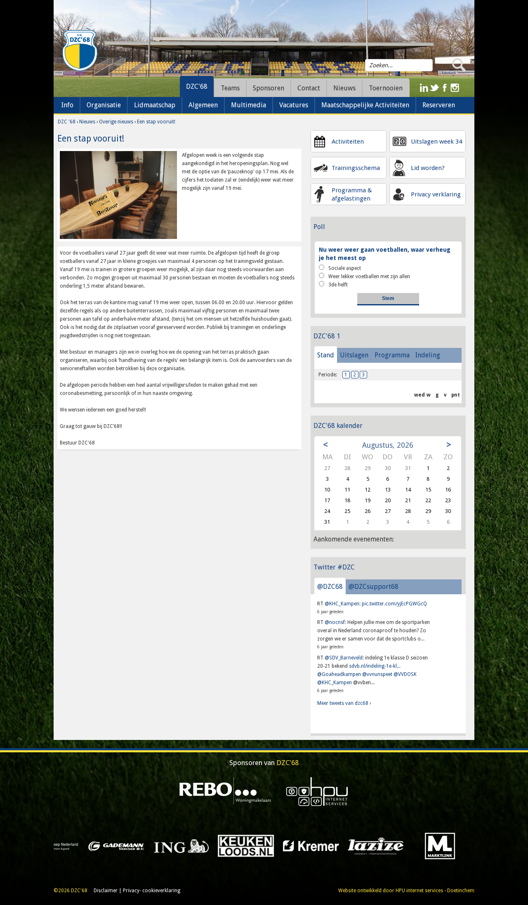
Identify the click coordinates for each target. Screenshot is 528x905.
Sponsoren (268, 88)
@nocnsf (335, 622)
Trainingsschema (356, 168)
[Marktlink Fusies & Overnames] (315, 845)
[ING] (55, 845)
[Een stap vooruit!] (118, 195)
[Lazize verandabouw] (250, 845)
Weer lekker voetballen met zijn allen (369, 276)
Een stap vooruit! (156, 122)
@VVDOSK (405, 674)
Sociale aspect (344, 268)
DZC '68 (66, 122)
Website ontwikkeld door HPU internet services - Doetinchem (406, 890)
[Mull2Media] (444, 845)
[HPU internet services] (317, 791)
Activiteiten (348, 141)
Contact (308, 88)
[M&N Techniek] (379, 845)
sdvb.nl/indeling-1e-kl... (375, 666)
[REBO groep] (225, 791)
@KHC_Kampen (342, 604)
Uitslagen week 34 (436, 141)
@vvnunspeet (377, 674)
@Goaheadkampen (339, 674)
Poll (319, 227)
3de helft (338, 285)
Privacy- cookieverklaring (151, 890)
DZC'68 (196, 86)
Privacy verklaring (436, 194)
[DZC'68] (79, 50)
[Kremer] (185, 845)
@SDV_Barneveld (344, 658)
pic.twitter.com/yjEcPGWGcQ (394, 604)
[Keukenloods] (120, 845)
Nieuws (87, 122)
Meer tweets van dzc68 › (344, 703)
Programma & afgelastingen (352, 194)
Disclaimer (106, 890)
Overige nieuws (116, 122)
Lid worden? (428, 168)
